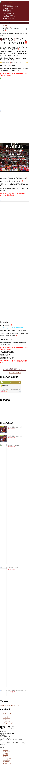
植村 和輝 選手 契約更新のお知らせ (17, 690)
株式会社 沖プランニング (14, 445)
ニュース (5, 716)
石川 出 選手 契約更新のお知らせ (16, 427)
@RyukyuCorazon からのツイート (9, 705)
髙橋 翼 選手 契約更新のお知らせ (16, 436)
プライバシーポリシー (9, 723)
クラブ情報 (6, 721)
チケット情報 (7, 758)
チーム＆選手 (7, 751)
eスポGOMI (6, 761)
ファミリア (6, 760)
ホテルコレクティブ (13, 567)
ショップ (5, 719)
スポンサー (6, 718)
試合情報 (5, 755)
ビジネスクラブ (7, 763)
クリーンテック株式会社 (10, 368)
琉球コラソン (7, 713)
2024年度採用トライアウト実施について (14, 370)
